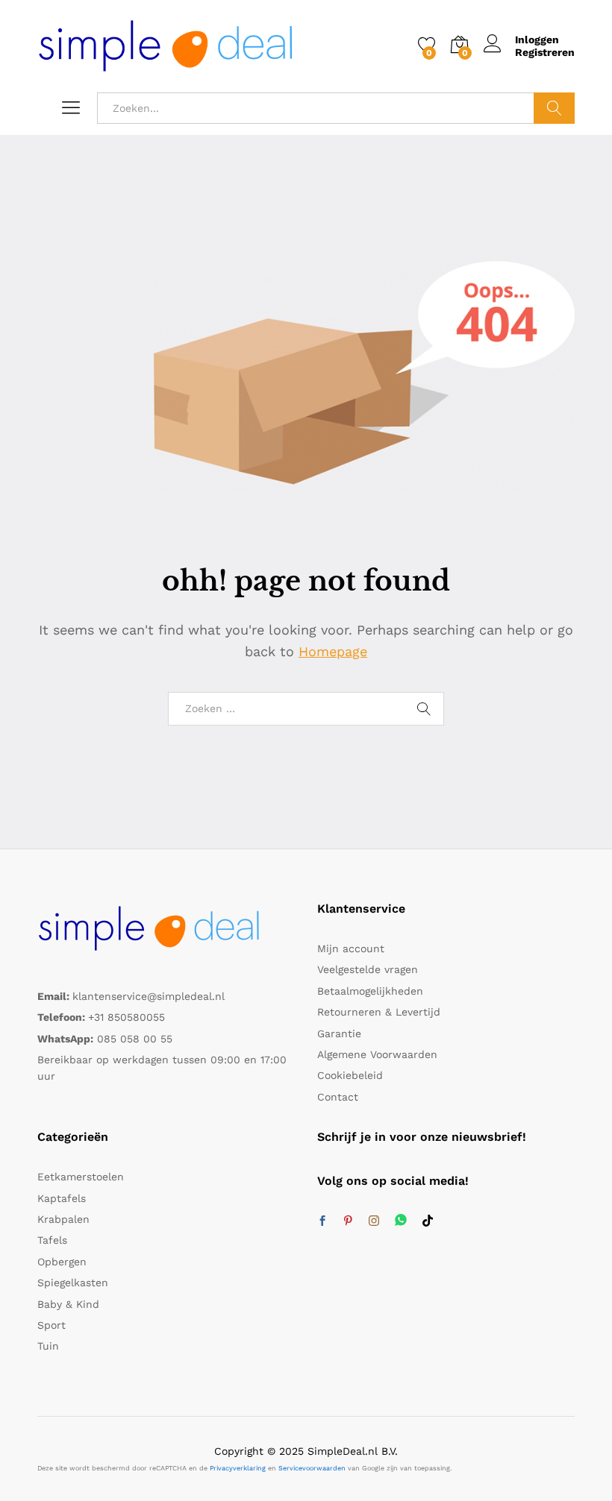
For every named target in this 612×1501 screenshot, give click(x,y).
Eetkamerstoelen (80, 1177)
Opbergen (62, 1262)
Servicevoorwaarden (312, 1468)
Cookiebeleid (350, 1075)
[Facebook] (322, 1221)
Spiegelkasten (72, 1282)
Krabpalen (63, 1219)
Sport (51, 1325)
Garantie (339, 1033)
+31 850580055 (126, 1017)
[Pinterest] (347, 1221)
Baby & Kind (68, 1304)
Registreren (545, 52)
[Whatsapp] (400, 1221)
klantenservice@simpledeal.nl (148, 996)
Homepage (333, 651)
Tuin (48, 1346)
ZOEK (554, 108)
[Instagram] (373, 1221)
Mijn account (350, 948)
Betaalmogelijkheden (370, 991)
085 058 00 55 (134, 1039)
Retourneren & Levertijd (378, 1012)
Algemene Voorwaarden (377, 1054)
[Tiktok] (427, 1221)
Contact (337, 1097)
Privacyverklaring (238, 1468)
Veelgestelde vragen (367, 969)
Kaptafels (61, 1198)
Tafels (52, 1240)
